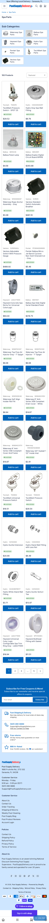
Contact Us (6, 803)
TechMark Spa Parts (40, 51)
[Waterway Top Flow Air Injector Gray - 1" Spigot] (13, 337)
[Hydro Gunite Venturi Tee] (36, 576)
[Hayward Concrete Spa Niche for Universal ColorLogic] (13, 287)
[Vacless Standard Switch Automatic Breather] (36, 186)
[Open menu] (4, 6)
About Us (6, 800)
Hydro (28, 105)
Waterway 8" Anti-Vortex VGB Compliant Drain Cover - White (35, 401)
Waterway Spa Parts (16, 33)
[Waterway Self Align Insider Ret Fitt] (13, 384)
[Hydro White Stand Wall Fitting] (13, 576)
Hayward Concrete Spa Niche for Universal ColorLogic (12, 305)
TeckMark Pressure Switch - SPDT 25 (11, 109)
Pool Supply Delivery (19, 884)
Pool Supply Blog (9, 816)
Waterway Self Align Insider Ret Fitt (11, 400)
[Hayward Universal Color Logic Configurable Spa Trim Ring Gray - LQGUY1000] (13, 623)
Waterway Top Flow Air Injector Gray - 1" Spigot (13, 353)
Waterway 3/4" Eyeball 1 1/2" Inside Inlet (36, 452)
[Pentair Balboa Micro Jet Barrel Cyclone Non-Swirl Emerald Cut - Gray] (36, 236)
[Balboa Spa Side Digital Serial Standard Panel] (36, 287)
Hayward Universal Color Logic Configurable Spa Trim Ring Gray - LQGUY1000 (13, 642)
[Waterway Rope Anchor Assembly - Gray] (13, 186)
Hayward (6, 300)
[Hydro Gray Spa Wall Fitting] (36, 92)
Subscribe (39, 700)
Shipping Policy (8, 837)
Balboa (5, 152)
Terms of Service (9, 847)
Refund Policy (8, 840)
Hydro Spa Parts (38, 42)
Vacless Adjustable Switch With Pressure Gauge (12, 253)
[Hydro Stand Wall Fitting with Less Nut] (36, 529)
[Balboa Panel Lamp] (13, 139)
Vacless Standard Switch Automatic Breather (33, 204)
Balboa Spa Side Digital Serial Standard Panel (35, 304)
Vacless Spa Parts (15, 60)
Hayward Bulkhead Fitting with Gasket (33, 640)
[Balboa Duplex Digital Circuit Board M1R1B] (36, 139)
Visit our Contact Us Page (19, 728)
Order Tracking (8, 807)
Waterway (6, 199)
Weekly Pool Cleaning (11, 813)
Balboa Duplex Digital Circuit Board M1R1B (35, 156)
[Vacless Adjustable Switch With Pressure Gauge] (13, 236)
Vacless (28, 199)
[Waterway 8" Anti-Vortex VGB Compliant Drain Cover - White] (36, 384)
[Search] (36, 6)
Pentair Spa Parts (15, 51)
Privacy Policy (8, 844)
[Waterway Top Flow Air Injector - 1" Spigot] (36, 337)
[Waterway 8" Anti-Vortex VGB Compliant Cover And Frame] (13, 433)
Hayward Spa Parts (15, 42)
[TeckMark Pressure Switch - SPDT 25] (13, 92)
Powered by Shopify (36, 884)
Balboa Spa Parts (38, 33)
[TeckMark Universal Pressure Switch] (13, 482)
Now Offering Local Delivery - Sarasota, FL (24, 1)
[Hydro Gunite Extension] (13, 529)
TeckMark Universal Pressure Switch (11, 499)
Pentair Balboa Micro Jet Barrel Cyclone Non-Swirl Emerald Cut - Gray (35, 254)
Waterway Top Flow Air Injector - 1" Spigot (35, 353)
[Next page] (40, 671)
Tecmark (6, 105)
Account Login (8, 822)
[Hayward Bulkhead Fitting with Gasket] (36, 623)
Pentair (28, 248)
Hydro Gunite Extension (13, 545)
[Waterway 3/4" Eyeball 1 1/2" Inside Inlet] (36, 433)
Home (4, 12)
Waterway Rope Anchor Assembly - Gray (13, 203)
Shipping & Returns (10, 810)
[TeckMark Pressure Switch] (36, 482)
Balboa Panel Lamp (11, 155)
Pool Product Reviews (11, 819)
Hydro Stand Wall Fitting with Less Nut (36, 546)
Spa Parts (12, 12)
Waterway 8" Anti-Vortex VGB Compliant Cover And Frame (12, 450)
